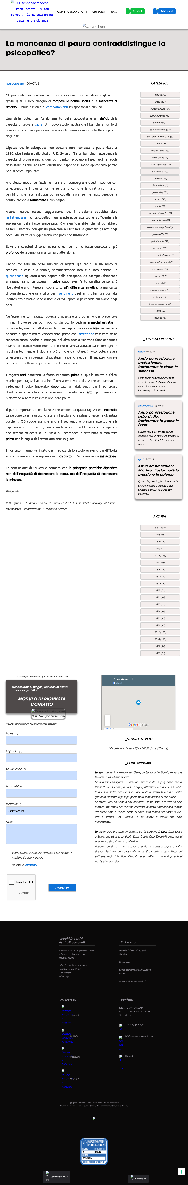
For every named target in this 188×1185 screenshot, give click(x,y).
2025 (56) (160, 534)
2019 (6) (160, 576)
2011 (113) (160, 632)
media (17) (160, 206)
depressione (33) (160, 150)
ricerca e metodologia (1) (160, 254)
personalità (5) (160, 234)
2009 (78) (160, 646)
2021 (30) (160, 562)
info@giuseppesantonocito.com (139, 1036)
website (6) (160, 317)
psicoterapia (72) (160, 241)
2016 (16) (160, 597)
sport (140, 459)
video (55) (160, 101)
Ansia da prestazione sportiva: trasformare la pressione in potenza (158, 470)
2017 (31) (160, 590)
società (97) (160, 275)
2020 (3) (160, 569)
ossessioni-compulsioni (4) (160, 227)
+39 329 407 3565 (134, 1024)
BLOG (114, 11)
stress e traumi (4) (160, 289)
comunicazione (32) (160, 129)
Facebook (74, 1015)
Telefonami (167, 11)
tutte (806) (160, 94)
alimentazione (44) (160, 108)
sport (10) (160, 282)
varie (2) (160, 310)
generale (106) (160, 192)
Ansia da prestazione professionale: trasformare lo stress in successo (157, 364)
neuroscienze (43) (160, 220)
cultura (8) (160, 143)
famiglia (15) (160, 178)
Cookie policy (125, 962)
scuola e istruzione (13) (160, 261)
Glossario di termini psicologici (133, 981)
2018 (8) (160, 583)
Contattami (140, 1178)
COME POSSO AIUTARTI (72, 11)
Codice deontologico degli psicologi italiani (135, 971)
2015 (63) (160, 604)
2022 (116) (160, 555)
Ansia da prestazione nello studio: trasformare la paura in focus (158, 418)
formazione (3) (160, 185)
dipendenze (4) (160, 157)
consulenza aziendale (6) (160, 136)
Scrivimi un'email (59, 1176)
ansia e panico (145, 405)
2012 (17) (160, 625)
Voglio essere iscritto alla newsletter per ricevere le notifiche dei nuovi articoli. (42, 855)
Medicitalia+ (76, 1079)
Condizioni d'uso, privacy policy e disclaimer (134, 952)
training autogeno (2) (160, 303)
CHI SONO (98, 11)
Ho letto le (18, 865)
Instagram (75, 1056)
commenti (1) (160, 122)
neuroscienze (15, 83)
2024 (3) (160, 541)
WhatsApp (130, 1056)
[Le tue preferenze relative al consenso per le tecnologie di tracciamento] (181, 1171)
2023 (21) (160, 548)
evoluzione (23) (160, 171)
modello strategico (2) (160, 213)
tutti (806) (160, 527)
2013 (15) (160, 618)
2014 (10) (160, 611)
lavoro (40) (160, 199)
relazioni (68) (160, 247)
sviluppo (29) (160, 296)
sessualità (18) (160, 268)
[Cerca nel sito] (94, 27)
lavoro (141, 351)
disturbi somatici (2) (160, 164)
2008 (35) (160, 653)
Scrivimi (137, 11)
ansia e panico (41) (160, 115)
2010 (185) (160, 639)
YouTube (74, 1035)
